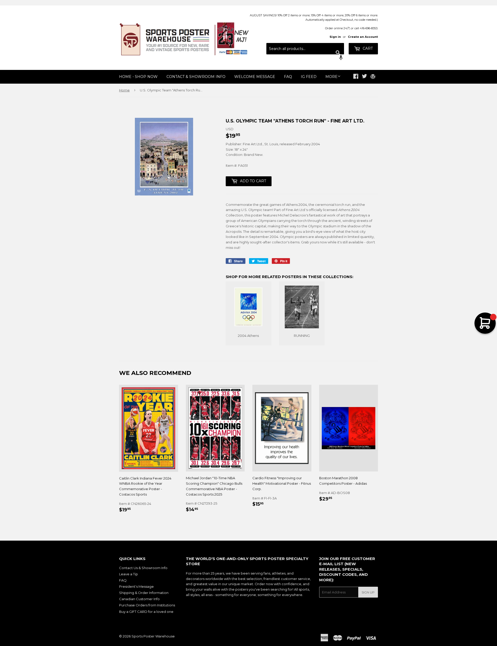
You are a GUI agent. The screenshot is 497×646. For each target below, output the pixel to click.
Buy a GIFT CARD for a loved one (146, 611)
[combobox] (305, 48)
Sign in (335, 37)
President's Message (136, 586)
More (331, 76)
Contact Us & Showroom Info (143, 568)
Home (124, 90)
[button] (305, 58)
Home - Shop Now (138, 76)
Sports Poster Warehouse (153, 636)
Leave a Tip (128, 574)
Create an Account (363, 37)
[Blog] (372, 77)
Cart (367, 48)
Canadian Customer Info (139, 599)
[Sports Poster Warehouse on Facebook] (356, 77)
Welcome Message (254, 76)
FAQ (288, 76)
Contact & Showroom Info (195, 76)
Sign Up (368, 592)
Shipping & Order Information (144, 593)
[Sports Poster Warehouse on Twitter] (364, 77)
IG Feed (309, 76)
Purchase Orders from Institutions (147, 605)
